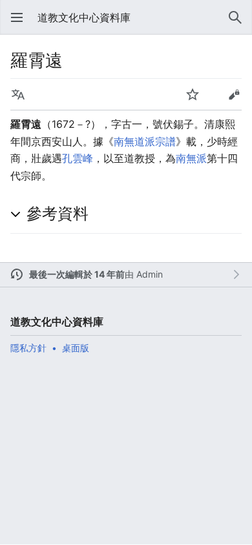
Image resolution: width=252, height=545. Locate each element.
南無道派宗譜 (145, 141)
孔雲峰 (77, 158)
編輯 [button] (234, 94)
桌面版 (75, 347)
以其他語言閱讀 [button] (18, 94)
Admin (149, 274)
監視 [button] (192, 94)
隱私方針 (28, 347)
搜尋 (235, 17)
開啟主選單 (17, 17)
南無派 (191, 158)
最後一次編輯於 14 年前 (77, 274)
